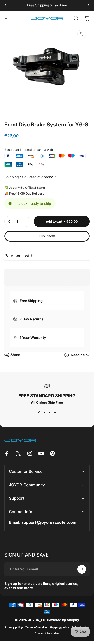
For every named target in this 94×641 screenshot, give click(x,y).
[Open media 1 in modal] (81, 34)
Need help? (80, 355)
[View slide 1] (39, 412)
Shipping (11, 177)
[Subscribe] (81, 569)
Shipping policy (59, 627)
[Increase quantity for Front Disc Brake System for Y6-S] (25, 221)
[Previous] (6, 5)
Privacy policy (14, 627)
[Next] (88, 5)
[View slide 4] (54, 412)
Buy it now (47, 236)
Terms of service (36, 627)
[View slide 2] (44, 412)
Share (15, 354)
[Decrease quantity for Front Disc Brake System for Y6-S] (9, 221)
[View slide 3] (49, 412)
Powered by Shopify (63, 620)
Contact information (47, 633)
